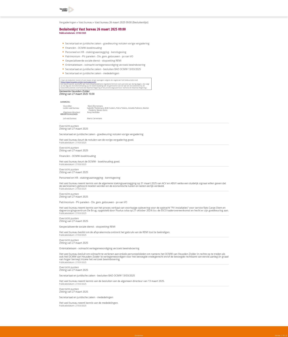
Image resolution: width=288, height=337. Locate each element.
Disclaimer (139, 335)
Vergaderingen (67, 22)
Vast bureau (85, 22)
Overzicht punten (69, 126)
